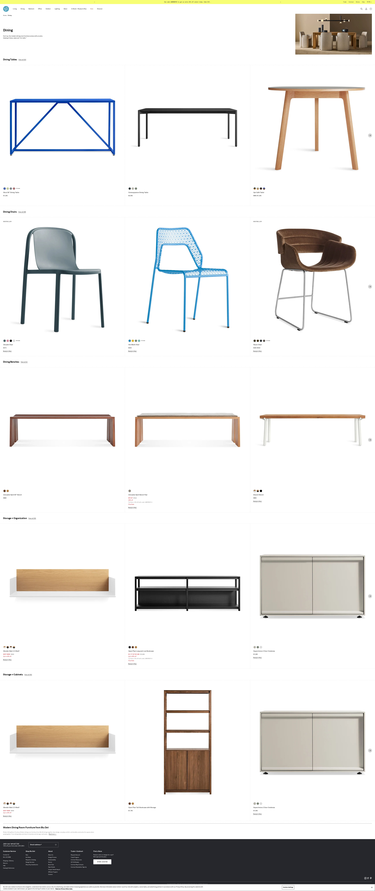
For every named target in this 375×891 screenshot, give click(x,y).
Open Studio (51, 867)
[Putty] (133, 188)
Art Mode (28, 857)
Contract (351, 2)
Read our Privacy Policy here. (64, 888)
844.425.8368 (7, 857)
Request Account (75, 854)
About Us (50, 854)
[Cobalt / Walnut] (264, 188)
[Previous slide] (5, 135)
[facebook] (368, 879)
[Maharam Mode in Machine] (261, 341)
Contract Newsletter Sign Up (79, 867)
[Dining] (23, 9)
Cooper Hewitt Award (54, 869)
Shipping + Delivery (8, 860)
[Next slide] (370, 135)
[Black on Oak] (129, 647)
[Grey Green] (136, 188)
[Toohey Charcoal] (264, 341)
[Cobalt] (4, 188)
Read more (52, 834)
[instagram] (365, 879)
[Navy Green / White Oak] (254, 188)
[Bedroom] (31, 9)
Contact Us (6, 854)
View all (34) (28, 674)
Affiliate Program (53, 872)
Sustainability (52, 859)
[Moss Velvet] (258, 341)
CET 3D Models (75, 862)
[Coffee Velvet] (254, 341)
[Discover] (99, 9)
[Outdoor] (48, 9)
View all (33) (32, 518)
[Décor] (65, 9)
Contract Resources (76, 859)
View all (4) (24, 362)
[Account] (366, 9)
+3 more (18, 188)
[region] (187, 887)
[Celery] (7, 188)
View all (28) (22, 212)
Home (5, 15)
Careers (50, 874)
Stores (358, 2)
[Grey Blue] (11, 188)
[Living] (15, 9)
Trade (344, 2)
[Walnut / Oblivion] (7, 647)
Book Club (51, 864)
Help (363, 2)
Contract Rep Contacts (77, 864)
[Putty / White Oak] (258, 188)
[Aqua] (139, 341)
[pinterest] (371, 879)
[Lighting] (57, 9)
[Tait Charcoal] (129, 491)
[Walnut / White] (11, 647)
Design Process (52, 857)
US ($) (369, 2)
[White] (14, 341)
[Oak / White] (254, 491)
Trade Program (75, 857)
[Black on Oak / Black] (261, 491)
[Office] (40, 9)
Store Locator (102, 861)
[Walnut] (4, 491)
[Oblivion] (129, 188)
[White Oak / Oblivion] (14, 647)
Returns (5, 863)
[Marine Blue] (4, 341)
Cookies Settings (288, 887)
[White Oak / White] (4, 647)
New (27, 854)
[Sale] (91, 9)
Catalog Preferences (8, 868)
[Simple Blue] (129, 341)
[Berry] (14, 188)
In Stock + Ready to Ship (78, 8)
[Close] (372, 887)
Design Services (30, 862)
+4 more (143, 340)
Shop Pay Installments (32, 864)
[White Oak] (7, 491)
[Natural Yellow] (133, 341)
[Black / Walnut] (261, 188)
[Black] (11, 341)
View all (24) (22, 59)
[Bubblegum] (7, 341)
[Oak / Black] (258, 491)
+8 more (18, 340)
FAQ (4, 865)
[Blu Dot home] (6, 9)
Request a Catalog (31, 859)
